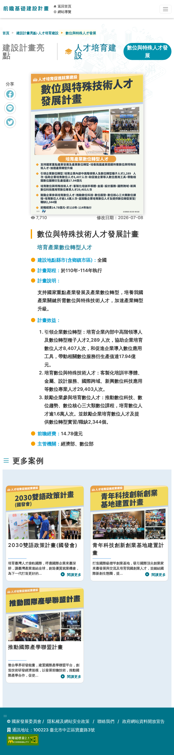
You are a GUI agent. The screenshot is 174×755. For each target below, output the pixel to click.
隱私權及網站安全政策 (68, 721)
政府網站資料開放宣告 (143, 721)
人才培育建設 (95, 51)
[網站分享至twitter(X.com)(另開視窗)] (10, 126)
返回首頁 (64, 6)
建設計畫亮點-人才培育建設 (37, 33)
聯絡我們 (105, 721)
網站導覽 (64, 12)
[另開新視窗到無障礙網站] (23, 739)
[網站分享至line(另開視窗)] (10, 112)
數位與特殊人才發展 (147, 51)
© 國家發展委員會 (24, 721)
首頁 (6, 33)
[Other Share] (10, 122)
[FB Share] (10, 94)
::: (5, 715)
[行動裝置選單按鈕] (165, 9)
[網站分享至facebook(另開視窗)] (10, 98)
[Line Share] (10, 108)
